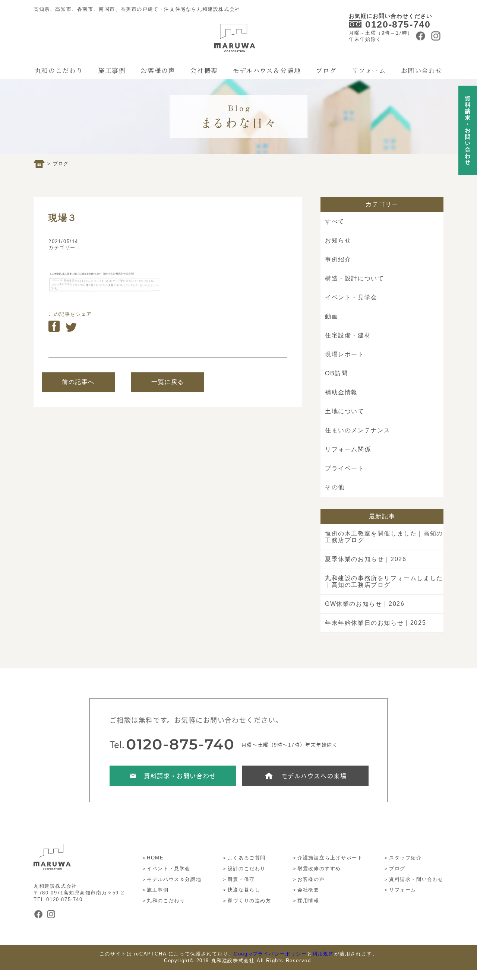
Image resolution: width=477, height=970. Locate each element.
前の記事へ (78, 382)
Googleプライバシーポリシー (270, 954)
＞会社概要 (305, 890)
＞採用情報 (305, 900)
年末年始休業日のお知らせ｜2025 (375, 623)
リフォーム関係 (348, 449)
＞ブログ (394, 868)
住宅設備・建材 (348, 335)
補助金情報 (341, 392)
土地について (344, 411)
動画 (331, 316)
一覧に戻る (167, 382)
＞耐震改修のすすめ (316, 868)
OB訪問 (336, 373)
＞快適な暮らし (241, 890)
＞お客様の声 (308, 879)
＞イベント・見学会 (166, 868)
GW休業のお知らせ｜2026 (364, 604)
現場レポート (344, 354)
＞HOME (153, 858)
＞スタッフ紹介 (402, 858)
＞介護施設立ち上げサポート (327, 858)
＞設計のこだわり (244, 868)
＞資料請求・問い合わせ (413, 879)
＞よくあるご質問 (244, 858)
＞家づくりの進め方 (246, 900)
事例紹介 (338, 259)
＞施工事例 (155, 890)
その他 (335, 487)
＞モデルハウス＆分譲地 (172, 879)
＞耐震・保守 (238, 879)
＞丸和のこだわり (163, 900)
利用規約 (323, 954)
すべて (335, 221)
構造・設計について (354, 278)
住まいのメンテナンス (358, 430)
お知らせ (338, 240)
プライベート (344, 468)
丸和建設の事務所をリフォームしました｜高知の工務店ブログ (384, 581)
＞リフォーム (399, 890)
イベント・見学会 (351, 297)
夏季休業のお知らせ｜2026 (365, 559)
